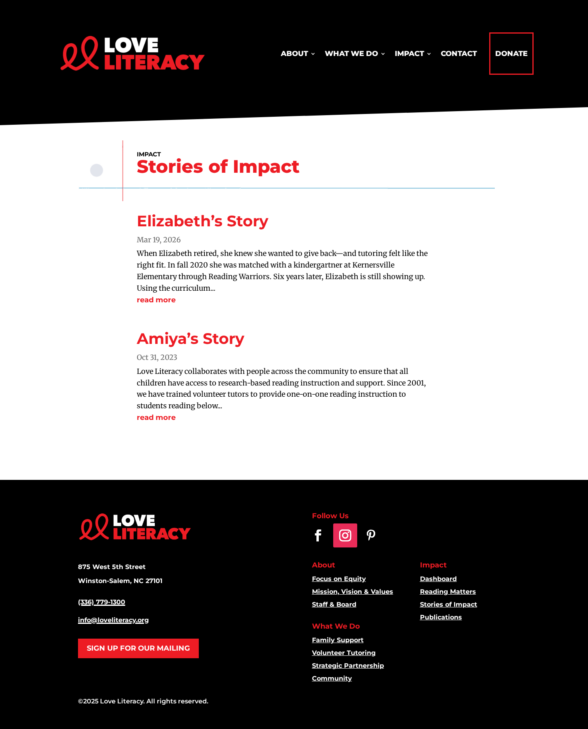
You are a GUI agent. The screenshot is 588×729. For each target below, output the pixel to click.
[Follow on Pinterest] (371, 535)
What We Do (351, 53)
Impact (409, 53)
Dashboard (438, 579)
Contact (459, 53)
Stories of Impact (448, 604)
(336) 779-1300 (101, 602)
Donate (511, 53)
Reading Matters (448, 591)
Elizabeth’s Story (202, 221)
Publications (441, 617)
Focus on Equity (339, 579)
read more (156, 300)
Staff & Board (334, 604)
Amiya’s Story (190, 338)
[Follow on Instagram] (345, 535)
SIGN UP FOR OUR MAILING (138, 648)
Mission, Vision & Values (352, 591)
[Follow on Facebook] (318, 535)
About (294, 53)
